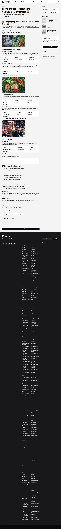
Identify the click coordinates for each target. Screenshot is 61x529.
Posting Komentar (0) (21, 228)
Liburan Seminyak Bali (34, 403)
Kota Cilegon (33, 393)
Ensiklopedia (33, 313)
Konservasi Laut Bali (25, 389)
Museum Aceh (33, 422)
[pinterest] (15, 244)
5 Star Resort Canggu (26, 240)
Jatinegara (33, 336)
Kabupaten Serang (34, 369)
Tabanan (23, 494)
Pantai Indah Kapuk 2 (26, 435)
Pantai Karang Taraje (34, 435)
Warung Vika (33, 514)
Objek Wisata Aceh (34, 429)
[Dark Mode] (56, 2)
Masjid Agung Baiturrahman (33, 413)
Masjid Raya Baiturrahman (33, 416)
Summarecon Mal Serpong (34, 490)
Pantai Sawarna (34, 437)
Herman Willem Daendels (25, 329)
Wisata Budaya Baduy (35, 519)
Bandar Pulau (24, 282)
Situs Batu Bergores (25, 476)
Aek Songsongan (25, 253)
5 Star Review (33, 240)
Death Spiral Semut (34, 308)
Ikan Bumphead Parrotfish (25, 332)
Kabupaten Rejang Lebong (25, 370)
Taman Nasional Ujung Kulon (25, 498)
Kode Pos (32, 387)
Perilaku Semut (33, 447)
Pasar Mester (24, 442)
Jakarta (32, 334)
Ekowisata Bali (24, 313)
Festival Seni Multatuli (35, 318)
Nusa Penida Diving (25, 429)
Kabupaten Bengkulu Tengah (35, 351)
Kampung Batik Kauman (33, 378)
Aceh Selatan (24, 245)
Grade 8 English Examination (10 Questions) (53, 20)
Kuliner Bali (24, 400)
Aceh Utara (33, 249)
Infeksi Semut (24, 334)
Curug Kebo (33, 303)
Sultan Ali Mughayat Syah (25, 487)
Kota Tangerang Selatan (34, 398)
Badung (32, 275)
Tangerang (33, 497)
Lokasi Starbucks (25, 406)
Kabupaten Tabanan (25, 372)
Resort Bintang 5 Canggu (25, 466)
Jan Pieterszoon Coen (25, 337)
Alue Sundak (24, 265)
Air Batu (32, 255)
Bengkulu (24, 287)
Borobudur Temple (34, 293)
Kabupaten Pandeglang (33, 367)
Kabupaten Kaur (34, 358)
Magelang (24, 412)
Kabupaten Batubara (34, 348)
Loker (32, 406)
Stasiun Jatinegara (25, 484)
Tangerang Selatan (25, 500)
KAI (31, 375)
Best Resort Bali (25, 291)
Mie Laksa (33, 420)
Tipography (35, 1)
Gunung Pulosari (25, 325)
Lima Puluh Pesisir (25, 405)
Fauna (32, 315)
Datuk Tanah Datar (25, 308)
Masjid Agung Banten (26, 415)
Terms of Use (51, 526)
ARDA (23, 273)
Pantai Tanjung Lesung (24, 440)
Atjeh (23, 275)
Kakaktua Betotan (25, 377)
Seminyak (24, 472)
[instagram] (12, 244)
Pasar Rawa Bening (34, 442)
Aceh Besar (33, 243)
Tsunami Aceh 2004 (34, 506)
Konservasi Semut (34, 389)
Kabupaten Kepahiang (26, 361)
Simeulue (23, 474)
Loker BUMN (24, 408)
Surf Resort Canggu (34, 492)
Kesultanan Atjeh (25, 385)
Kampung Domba (25, 380)
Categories (29, 1)
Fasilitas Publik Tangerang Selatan (25, 316)
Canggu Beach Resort (26, 299)
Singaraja (32, 474)
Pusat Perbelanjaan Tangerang (25, 459)
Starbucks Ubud (34, 482)
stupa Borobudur (34, 484)
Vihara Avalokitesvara (35, 508)
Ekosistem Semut (34, 310)
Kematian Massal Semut (34, 381)
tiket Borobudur (25, 506)
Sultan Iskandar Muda (35, 486)
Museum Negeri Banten (25, 425)
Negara (23, 427)
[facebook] (3, 244)
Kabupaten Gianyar (25, 356)
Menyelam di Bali (34, 418)
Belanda (23, 285)
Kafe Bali (23, 375)
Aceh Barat (24, 243)
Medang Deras (24, 418)
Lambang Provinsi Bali (35, 400)
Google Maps (5, 61)
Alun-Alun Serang (25, 268)
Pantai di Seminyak (25, 433)
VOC (23, 511)
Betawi (32, 291)
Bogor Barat (24, 293)
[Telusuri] (58, 2)
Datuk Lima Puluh (34, 306)
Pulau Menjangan (25, 453)
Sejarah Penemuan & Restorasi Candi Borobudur (52, 25)
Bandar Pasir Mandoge (33, 280)
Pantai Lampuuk (25, 437)
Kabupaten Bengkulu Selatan (26, 351)
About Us (39, 526)
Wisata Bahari (24, 517)
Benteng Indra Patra (34, 287)
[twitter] (6, 244)
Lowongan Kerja (34, 408)
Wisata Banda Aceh (34, 517)
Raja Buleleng (33, 461)
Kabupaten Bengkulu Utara (26, 354)
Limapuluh (33, 405)
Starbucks (33, 478)
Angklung (24, 270)
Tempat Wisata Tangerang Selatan (25, 504)
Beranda (3, 6)
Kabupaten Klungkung (33, 362)
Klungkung (24, 387)
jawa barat (24, 339)
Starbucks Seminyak (26, 482)
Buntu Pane (24, 297)
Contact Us (57, 526)
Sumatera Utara (25, 489)
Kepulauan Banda (25, 383)
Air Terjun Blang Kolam (25, 261)
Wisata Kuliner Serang (26, 521)
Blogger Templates (22, 526)
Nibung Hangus (34, 427)
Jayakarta (24, 341)
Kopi (23, 391)
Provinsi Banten (34, 452)
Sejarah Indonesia (34, 470)
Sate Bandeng (24, 468)
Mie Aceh (24, 420)
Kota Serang (33, 395)
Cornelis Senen (33, 301)
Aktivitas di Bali (33, 260)
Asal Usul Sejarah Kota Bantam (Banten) (51, 31)
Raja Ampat (24, 461)
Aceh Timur (24, 249)
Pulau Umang (33, 453)
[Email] (21, 214)
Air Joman (24, 258)
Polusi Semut (24, 452)
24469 (32, 238)
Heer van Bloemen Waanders (34, 326)
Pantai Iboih (33, 433)
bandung (32, 282)
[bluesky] (9, 244)
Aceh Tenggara (33, 247)
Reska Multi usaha (34, 463)
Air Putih (32, 258)
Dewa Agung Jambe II (25, 311)
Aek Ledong (33, 251)
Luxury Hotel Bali (25, 410)
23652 (23, 238)
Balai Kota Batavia (25, 277)
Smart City (24, 478)
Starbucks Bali (24, 480)
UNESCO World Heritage (25, 509)
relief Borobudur (25, 463)
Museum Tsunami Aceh (34, 425)
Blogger (16, 526)
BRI (22, 295)
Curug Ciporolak (25, 303)
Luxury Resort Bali (34, 410)
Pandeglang (24, 431)
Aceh (32, 241)
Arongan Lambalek (34, 273)
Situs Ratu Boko (34, 476)
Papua (32, 439)
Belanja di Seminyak (34, 285)
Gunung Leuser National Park (34, 323)
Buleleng (32, 295)
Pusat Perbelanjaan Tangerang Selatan (34, 459)
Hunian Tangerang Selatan (34, 329)
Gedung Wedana (25, 320)
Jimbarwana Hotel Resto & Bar (25, 344)
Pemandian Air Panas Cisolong (26, 445)
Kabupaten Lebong (34, 364)
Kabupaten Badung (34, 346)
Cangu (32, 299)
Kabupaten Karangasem (24, 359)
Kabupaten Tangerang (33, 373)
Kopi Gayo (33, 391)
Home (13, 1)
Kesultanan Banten (34, 385)
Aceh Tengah (24, 247)
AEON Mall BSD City (34, 253)
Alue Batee (33, 263)
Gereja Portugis (33, 320)
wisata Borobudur (25, 519)
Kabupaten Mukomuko (24, 367)
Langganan (50, 46)
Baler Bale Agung (34, 277)
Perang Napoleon (25, 447)
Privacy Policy (44, 526)
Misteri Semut (24, 422)
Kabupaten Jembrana (35, 356)
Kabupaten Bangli (25, 348)
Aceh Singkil (33, 245)
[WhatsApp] (18, 214)
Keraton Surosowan (34, 383)
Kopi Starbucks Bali (25, 393)
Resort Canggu (33, 465)
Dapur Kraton (24, 306)
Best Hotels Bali (34, 289)
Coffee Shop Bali (25, 301)
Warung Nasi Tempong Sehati (25, 515)
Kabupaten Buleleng (34, 353)
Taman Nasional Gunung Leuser (34, 495)
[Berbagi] (38, 17)
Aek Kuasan (24, 251)
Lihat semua (12, 218)
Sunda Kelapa (24, 492)
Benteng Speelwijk (25, 289)
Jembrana (33, 341)
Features (17, 1)
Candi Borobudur (34, 297)
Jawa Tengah (33, 339)
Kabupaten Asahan (25, 346)
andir (32, 268)
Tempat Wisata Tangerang (33, 501)
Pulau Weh (24, 455)
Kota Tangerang (25, 397)
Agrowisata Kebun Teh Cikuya (25, 256)
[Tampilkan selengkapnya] (23, 214)
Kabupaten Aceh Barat (34, 344)
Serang (32, 472)
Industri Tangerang (34, 331)
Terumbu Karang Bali (35, 503)
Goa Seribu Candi (25, 322)
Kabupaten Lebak (25, 364)
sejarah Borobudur (25, 470)
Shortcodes (41, 1)
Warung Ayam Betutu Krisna (35, 512)
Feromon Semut (25, 318)
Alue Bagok (24, 263)
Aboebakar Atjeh (25, 241)
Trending (23, 1)
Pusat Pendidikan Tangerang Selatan (34, 456)
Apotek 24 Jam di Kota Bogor (34, 271)
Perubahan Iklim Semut (25, 450)
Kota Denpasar (24, 395)
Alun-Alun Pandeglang (33, 266)
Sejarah (32, 468)
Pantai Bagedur (33, 431)
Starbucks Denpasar (34, 480)
